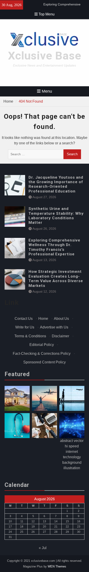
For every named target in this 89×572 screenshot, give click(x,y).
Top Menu (47, 14)
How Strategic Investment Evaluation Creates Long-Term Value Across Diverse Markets (56, 278)
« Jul (43, 548)
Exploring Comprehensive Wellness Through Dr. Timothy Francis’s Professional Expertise (54, 247)
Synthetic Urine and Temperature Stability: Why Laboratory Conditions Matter (56, 215)
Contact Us (24, 319)
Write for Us (24, 327)
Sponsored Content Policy (44, 362)
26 (33, 531)
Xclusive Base (44, 55)
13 (44, 521)
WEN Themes (57, 566)
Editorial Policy (41, 345)
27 (44, 531)
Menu (47, 91)
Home (43, 319)
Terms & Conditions (30, 336)
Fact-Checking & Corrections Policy (42, 353)
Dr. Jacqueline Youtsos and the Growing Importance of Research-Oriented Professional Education (56, 184)
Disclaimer (60, 336)
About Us (61, 319)
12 (33, 521)
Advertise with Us (54, 327)
